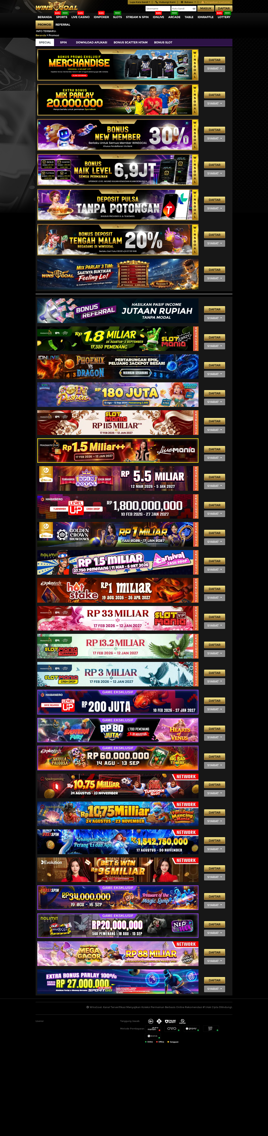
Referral (62, 24)
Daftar (224, 8)
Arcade (174, 17)
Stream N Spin (137, 17)
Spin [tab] (63, 42)
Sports (61, 17)
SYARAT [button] (213, 68)
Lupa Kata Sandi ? (140, 2)
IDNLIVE (158, 17)
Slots (117, 17)
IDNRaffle (206, 17)
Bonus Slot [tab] (163, 42)
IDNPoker (101, 17)
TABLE (189, 17)
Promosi (44, 24)
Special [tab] (45, 42)
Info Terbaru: (46, 31)
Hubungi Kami (167, 2)
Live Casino (80, 17)
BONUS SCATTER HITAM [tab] (131, 42)
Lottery (224, 17)
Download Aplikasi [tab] (91, 42)
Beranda (45, 17)
